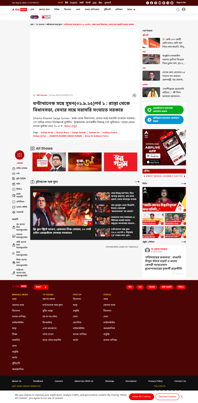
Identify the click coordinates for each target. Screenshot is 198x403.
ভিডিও (19, 189)
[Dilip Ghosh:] (175, 219)
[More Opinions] (183, 242)
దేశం (100, 2)
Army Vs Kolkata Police (97, 136)
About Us (16, 381)
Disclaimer (131, 381)
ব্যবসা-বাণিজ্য (19, 316)
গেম (18, 173)
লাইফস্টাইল (18, 322)
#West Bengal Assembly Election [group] (165, 176)
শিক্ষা (14, 334)
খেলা (78, 9)
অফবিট (16, 340)
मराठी (81, 2)
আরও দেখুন (70, 126)
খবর (14, 299)
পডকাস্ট (19, 212)
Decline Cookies (167, 396)
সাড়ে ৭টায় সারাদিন (51, 340)
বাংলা (60, 2)
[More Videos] (183, 184)
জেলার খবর (44, 9)
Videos (107, 295)
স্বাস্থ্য (14, 328)
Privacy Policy (155, 381)
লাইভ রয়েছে (21, 168)
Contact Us (180, 381)
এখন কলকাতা (49, 328)
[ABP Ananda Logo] (19, 9)
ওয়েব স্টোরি (21, 207)
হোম (32, 9)
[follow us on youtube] (159, 3)
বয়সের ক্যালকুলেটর (21, 236)
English (73, 2)
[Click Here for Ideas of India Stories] (46, 17)
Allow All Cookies (141, 396)
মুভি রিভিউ (21, 178)
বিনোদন (67, 9)
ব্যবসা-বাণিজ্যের (92, 9)
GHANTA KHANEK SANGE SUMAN (66, 136)
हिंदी (66, 2)
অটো (14, 357)
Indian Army (47, 133)
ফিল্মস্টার (47, 322)
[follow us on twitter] (147, 3)
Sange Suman (79, 133)
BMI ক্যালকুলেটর (21, 254)
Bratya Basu (62, 133)
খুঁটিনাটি (107, 9)
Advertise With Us (84, 381)
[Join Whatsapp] (172, 3)
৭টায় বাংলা (47, 334)
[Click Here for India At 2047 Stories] (34, 17)
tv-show (40, 24)
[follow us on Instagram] (164, 3)
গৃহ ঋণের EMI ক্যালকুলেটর (21, 227)
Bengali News (20, 295)
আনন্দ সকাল (48, 299)
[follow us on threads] (155, 3)
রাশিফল (119, 9)
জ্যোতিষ (77, 322)
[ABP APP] (153, 156)
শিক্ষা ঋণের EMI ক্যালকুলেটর (21, 262)
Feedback (38, 381)
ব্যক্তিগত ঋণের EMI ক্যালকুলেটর (21, 273)
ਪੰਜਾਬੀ (88, 2)
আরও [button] (129, 9)
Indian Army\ (40, 136)
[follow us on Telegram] (168, 3)
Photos (77, 295)
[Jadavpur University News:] (164, 199)
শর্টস (18, 184)
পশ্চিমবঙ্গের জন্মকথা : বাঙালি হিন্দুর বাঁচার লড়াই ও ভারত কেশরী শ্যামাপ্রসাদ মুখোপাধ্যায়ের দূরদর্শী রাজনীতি (163, 263)
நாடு (94, 2)
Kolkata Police (110, 133)
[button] (20, 157)
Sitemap (109, 381)
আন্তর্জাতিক (18, 369)
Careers (59, 381)
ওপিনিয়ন (20, 201)
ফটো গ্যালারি (19, 195)
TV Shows (47, 295)
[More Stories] (137, 182)
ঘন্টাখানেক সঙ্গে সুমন (54, 24)
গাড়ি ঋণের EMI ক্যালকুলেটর (21, 245)
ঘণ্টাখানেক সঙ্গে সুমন (52, 305)
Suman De (94, 133)
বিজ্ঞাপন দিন (181, 3)
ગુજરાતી (107, 2)
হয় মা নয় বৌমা (49, 316)
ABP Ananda (42, 95)
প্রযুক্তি (15, 352)
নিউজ (56, 9)
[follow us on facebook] (151, 3)
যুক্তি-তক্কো (47, 311)
